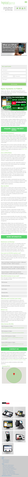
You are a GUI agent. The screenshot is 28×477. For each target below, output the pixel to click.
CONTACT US (14, 349)
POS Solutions (6, 462)
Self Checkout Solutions (7, 475)
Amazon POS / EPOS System (9, 471)
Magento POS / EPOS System (9, 472)
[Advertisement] (14, 27)
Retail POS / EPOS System (8, 465)
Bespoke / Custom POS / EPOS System (11, 474)
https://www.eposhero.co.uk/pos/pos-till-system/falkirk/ (13, 327)
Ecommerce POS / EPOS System (9, 469)
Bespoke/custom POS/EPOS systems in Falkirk (16, 359)
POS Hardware (6, 461)
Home (3, 457)
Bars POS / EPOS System (8, 466)
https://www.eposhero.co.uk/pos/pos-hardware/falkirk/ (13, 332)
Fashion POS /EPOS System (9, 467)
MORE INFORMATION (14, 237)
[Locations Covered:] (1, 1)
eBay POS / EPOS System (8, 470)
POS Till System (6, 459)
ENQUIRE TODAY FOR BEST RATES (14, 129)
